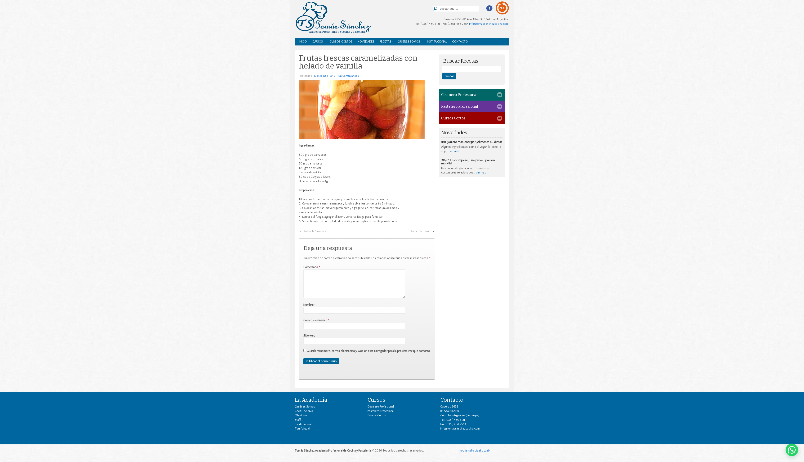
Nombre (308, 305)
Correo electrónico (315, 320)
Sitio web (309, 335)
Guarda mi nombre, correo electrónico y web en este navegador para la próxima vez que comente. (368, 351)
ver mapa (472, 415)
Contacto (460, 41)
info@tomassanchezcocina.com (489, 24)
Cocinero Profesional (459, 94)
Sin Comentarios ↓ (348, 76)
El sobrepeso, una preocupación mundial (468, 161)
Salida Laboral (303, 424)
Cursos (376, 399)
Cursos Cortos (341, 41)
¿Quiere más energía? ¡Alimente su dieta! (474, 142)
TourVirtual (502, 8)
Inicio (303, 41)
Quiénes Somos (305, 406)
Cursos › (318, 41)
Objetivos (301, 415)
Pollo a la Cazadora (315, 231)
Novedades (366, 41)
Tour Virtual (302, 428)
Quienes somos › (410, 41)
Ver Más (455, 151)
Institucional (437, 41)
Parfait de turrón (420, 231)
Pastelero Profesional (459, 106)
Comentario (311, 267)
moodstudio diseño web (474, 450)
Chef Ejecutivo (304, 411)
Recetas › (386, 41)
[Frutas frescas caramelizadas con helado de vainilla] (362, 109)
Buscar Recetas (460, 61)
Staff (298, 420)
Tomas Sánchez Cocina (333, 18)
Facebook (489, 8)
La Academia (311, 399)
